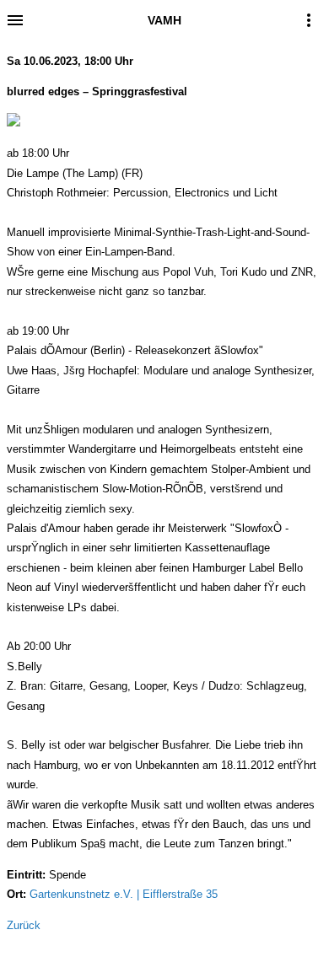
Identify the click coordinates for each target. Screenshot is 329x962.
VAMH (164, 20)
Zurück (23, 925)
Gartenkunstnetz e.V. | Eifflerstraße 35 (124, 894)
